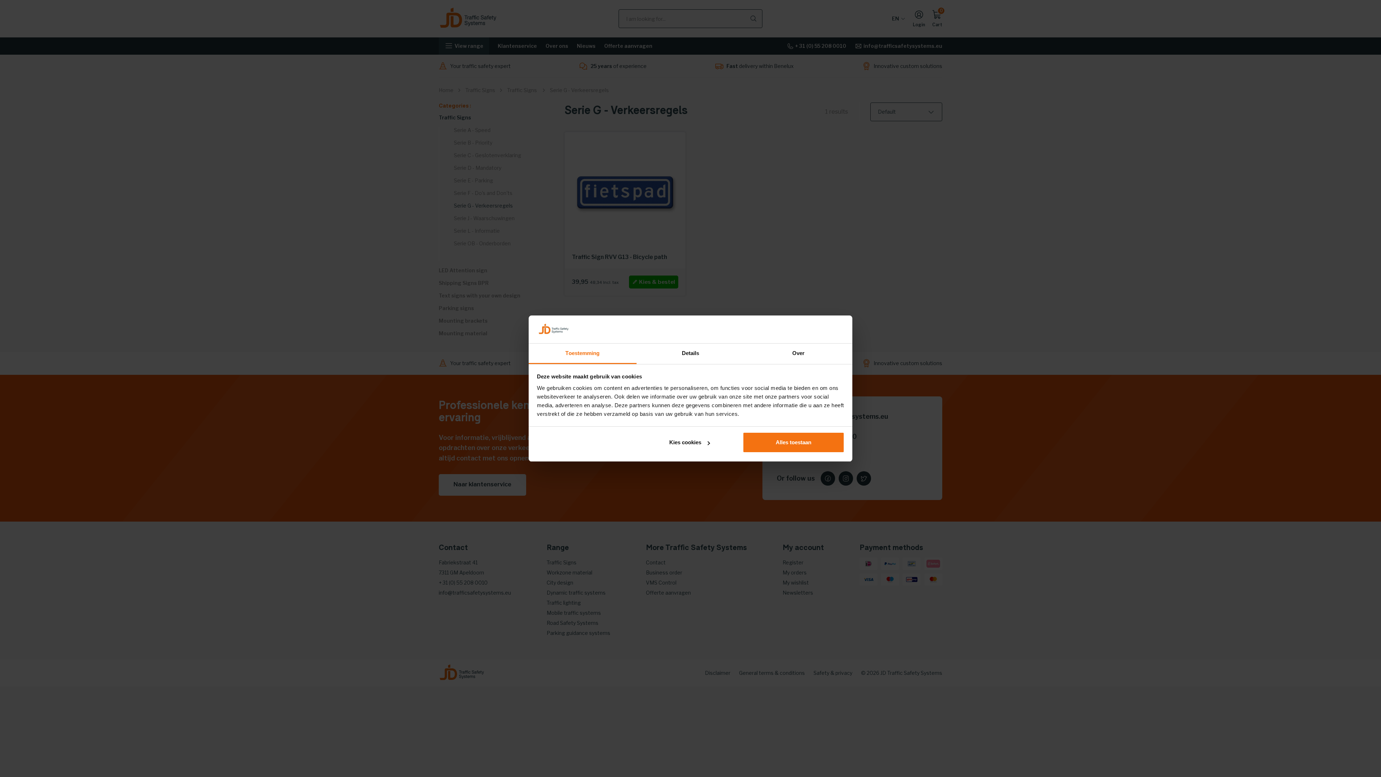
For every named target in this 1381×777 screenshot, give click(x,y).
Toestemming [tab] (582, 353)
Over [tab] (798, 353)
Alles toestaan (793, 442)
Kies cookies (685, 442)
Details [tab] (690, 353)
